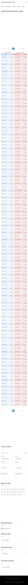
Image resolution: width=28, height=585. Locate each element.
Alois (5, 393)
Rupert (5, 176)
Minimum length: (4, 473)
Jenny (18, 302)
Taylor (5, 81)
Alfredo (5, 376)
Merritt (5, 183)
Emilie (18, 95)
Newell (5, 302)
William (18, 158)
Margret (18, 264)
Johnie (18, 250)
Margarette (19, 355)
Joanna (18, 155)
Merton (5, 369)
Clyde (18, 211)
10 (22, 48)
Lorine (18, 67)
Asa (4, 313)
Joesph (5, 365)
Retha (18, 71)
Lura (18, 116)
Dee (5, 337)
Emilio (5, 264)
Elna (18, 200)
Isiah (5, 362)
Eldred (5, 229)
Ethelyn (18, 344)
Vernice (18, 225)
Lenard (5, 348)
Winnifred (19, 229)
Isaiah (5, 200)
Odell (18, 246)
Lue (18, 236)
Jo (17, 186)
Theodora (19, 222)
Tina (18, 193)
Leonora (18, 281)
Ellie (18, 292)
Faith (18, 313)
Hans (5, 85)
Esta (18, 274)
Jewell (5, 169)
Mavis (18, 299)
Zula (18, 306)
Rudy (5, 172)
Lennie (18, 372)
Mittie (18, 102)
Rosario (5, 257)
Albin (5, 355)
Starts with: (3, 462)
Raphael (5, 130)
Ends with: (17, 462)
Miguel (5, 253)
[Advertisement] (14, 30)
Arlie (5, 211)
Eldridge (5, 404)
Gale (5, 292)
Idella (18, 134)
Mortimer (5, 351)
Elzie (5, 341)
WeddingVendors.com (8, 2)
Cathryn (18, 288)
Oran (5, 320)
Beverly (18, 60)
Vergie (18, 257)
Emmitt (5, 358)
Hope (18, 57)
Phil (4, 78)
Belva (18, 109)
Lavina (18, 369)
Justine (18, 365)
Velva (18, 127)
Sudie (18, 400)
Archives (7, 582)
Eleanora (19, 215)
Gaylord (5, 295)
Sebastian (6, 225)
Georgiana (19, 232)
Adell (18, 141)
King (5, 316)
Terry (5, 120)
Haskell (5, 144)
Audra (18, 334)
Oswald (5, 208)
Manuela (19, 379)
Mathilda (19, 81)
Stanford (5, 327)
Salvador (6, 390)
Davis (5, 400)
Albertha (18, 267)
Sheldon (5, 306)
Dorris (18, 341)
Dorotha (18, 176)
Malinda (18, 260)
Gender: (2, 456)
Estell (18, 151)
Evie (18, 99)
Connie (5, 383)
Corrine (18, 113)
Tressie (18, 204)
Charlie (18, 358)
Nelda (18, 397)
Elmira (18, 404)
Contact (21, 582)
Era (17, 130)
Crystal (18, 309)
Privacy (12, 582)
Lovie (18, 316)
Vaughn (5, 158)
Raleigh (5, 116)
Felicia (18, 323)
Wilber (5, 95)
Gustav (5, 106)
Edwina (18, 179)
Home (2, 6)
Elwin (5, 243)
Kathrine (18, 393)
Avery (5, 162)
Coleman (6, 60)
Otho (5, 186)
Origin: (16, 456)
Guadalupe (6, 102)
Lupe (18, 351)
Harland (5, 250)
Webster (5, 372)
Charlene (19, 390)
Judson (5, 204)
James (18, 137)
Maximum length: (18, 473)
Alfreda (18, 330)
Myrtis (18, 85)
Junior (5, 148)
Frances (5, 288)
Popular (14, 6)
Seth (5, 179)
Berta (18, 383)
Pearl (5, 113)
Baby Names (8, 6)
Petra (18, 253)
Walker (5, 57)
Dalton (5, 236)
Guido (5, 141)
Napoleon (6, 71)
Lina (18, 376)
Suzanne (19, 106)
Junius (5, 88)
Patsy (18, 285)
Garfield (5, 99)
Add (13, 57)
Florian (5, 215)
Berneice (19, 337)
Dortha (18, 148)
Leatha (18, 278)
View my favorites (7, 528)
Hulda (18, 165)
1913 (18, 6)
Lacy (5, 271)
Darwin (5, 64)
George (18, 348)
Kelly (5, 218)
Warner (5, 260)
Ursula (18, 92)
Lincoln (5, 222)
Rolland (5, 92)
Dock (5, 127)
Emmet (5, 285)
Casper (5, 334)
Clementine (19, 271)
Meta (18, 169)
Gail (5, 246)
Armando (6, 397)
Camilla (18, 386)
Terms (16, 582)
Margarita (19, 88)
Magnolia (19, 190)
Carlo (5, 281)
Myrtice (18, 218)
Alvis (5, 309)
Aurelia (18, 64)
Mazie (18, 162)
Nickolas (5, 386)
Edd (5, 193)
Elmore (5, 197)
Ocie (18, 243)
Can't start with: (4, 467)
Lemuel (5, 344)
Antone (5, 123)
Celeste (18, 197)
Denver (5, 67)
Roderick (6, 74)
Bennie (18, 74)
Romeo (5, 323)
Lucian (5, 299)
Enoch (5, 137)
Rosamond (19, 320)
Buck (5, 330)
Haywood (6, 109)
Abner (5, 134)
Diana (18, 78)
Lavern (5, 151)
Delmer (5, 165)
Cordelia (19, 144)
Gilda (18, 327)
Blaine (5, 190)
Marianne (19, 239)
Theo (5, 232)
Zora (18, 183)
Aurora (18, 172)
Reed (5, 155)
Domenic (6, 239)
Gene (18, 362)
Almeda (18, 208)
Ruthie (18, 123)
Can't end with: (18, 467)
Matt (5, 274)
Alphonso (6, 379)
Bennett (5, 278)
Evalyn (18, 295)
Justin (5, 267)
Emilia (18, 120)
